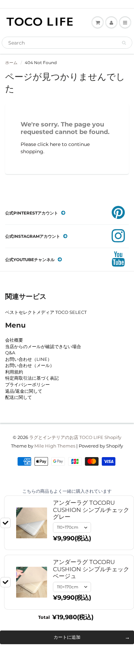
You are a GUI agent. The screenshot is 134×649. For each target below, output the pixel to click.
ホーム (11, 62)
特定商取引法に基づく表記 (32, 378)
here (55, 144)
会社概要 (14, 340)
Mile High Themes (54, 446)
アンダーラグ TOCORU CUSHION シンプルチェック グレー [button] (91, 509)
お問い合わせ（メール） (29, 365)
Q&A (10, 352)
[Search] (124, 42)
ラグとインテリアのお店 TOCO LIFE (66, 437)
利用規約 (14, 372)
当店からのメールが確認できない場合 (43, 346)
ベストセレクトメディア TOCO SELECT (46, 312)
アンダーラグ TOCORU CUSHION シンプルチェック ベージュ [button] (91, 569)
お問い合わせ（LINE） (28, 359)
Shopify (112, 437)
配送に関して (18, 397)
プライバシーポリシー (27, 384)
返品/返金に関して (23, 391)
